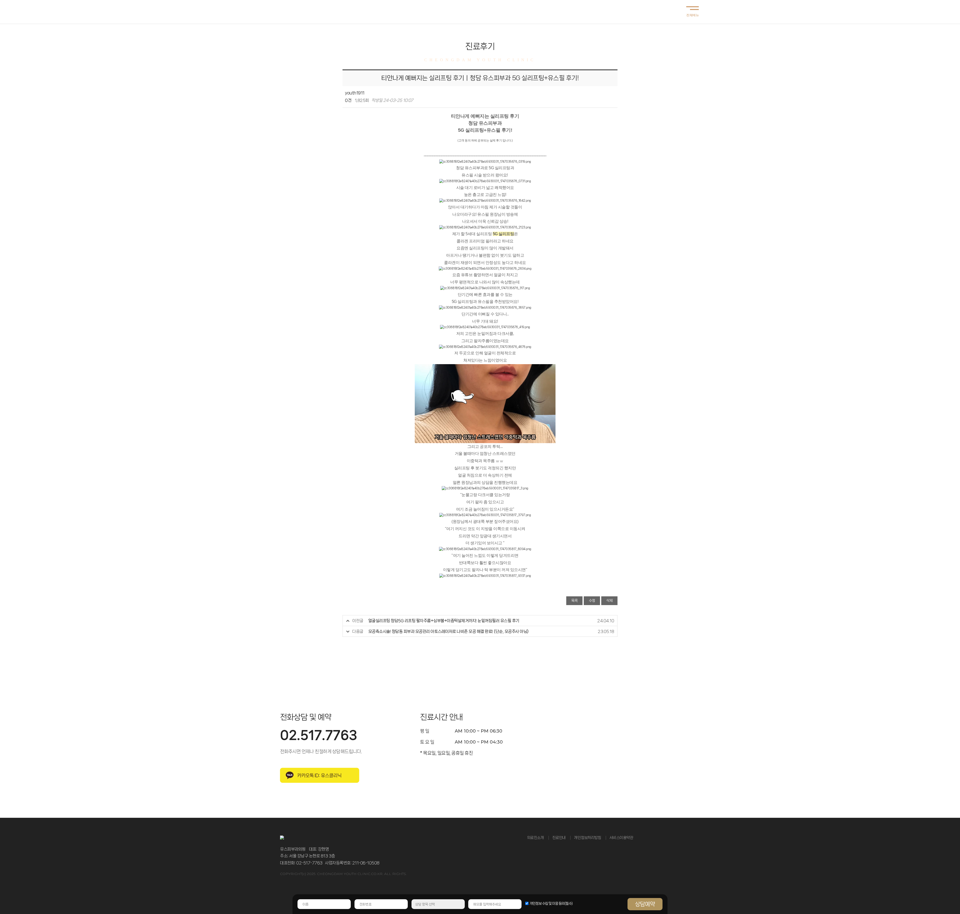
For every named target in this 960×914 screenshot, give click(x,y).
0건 (348, 100)
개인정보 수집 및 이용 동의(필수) (551, 904)
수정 (592, 601)
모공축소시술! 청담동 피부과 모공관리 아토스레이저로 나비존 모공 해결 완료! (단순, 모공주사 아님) (448, 631)
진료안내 (559, 838)
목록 (574, 601)
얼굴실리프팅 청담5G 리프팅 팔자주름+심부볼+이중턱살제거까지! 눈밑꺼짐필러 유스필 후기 (443, 620)
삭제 (609, 601)
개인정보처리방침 (587, 838)
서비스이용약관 (621, 838)
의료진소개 (535, 838)
